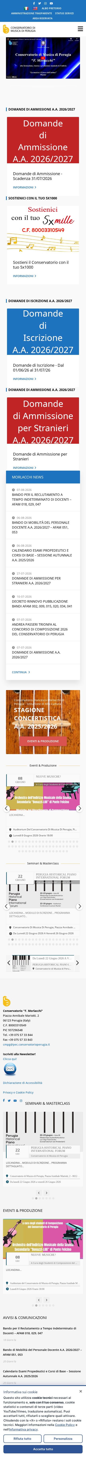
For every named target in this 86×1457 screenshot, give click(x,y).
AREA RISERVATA (42, 18)
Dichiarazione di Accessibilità (22, 1083)
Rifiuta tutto (22, 1439)
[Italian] (26, 8)
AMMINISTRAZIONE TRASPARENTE (31, 13)
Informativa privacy (23, 1429)
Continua (19, 672)
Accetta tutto (43, 1449)
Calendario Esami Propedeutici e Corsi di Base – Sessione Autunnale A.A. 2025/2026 (42, 555)
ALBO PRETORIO (51, 8)
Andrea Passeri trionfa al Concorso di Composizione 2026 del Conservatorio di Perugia (40, 629)
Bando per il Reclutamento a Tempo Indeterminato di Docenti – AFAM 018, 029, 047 (41, 499)
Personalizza (63, 1439)
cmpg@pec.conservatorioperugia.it (26, 1044)
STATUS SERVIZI (64, 13)
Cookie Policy (65, 1425)
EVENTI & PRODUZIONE (43, 741)
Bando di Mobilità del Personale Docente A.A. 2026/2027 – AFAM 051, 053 (40, 527)
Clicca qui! (10, 1059)
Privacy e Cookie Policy (18, 1092)
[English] (35, 8)
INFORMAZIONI (23, 187)
